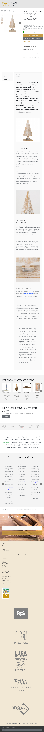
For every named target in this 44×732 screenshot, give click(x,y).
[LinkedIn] (38, 53)
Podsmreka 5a (5, 571)
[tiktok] (25, 554)
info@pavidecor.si (6, 550)
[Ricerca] (11, 3)
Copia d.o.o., (21, 723)
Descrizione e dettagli (28, 49)
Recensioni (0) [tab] (6, 79)
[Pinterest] (42, 53)
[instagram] (18, 554)
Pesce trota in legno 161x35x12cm (27, 394)
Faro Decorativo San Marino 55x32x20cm (6, 394)
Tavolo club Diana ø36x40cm (37, 393)
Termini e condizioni (6, 578)
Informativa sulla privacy (7, 583)
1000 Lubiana (5, 563)
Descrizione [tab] (6, 73)
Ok (22, 729)
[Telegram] (40, 53)
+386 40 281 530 (6, 547)
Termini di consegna (6, 582)
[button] (33, 38)
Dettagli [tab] (5, 76)
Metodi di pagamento (7, 580)
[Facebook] (34, 53)
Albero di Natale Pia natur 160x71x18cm (17, 394)
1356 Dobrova (5, 572)
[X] (36, 53)
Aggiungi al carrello (33, 35)
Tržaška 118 (4, 562)
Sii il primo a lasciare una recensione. (31, 57)
